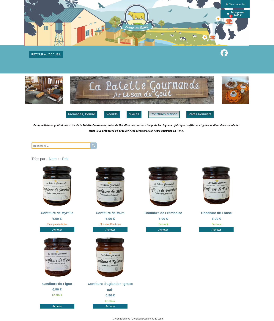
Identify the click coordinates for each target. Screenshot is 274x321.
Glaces (134, 114)
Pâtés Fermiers (200, 114)
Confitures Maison (163, 114)
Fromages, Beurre (81, 114)
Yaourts (112, 114)
